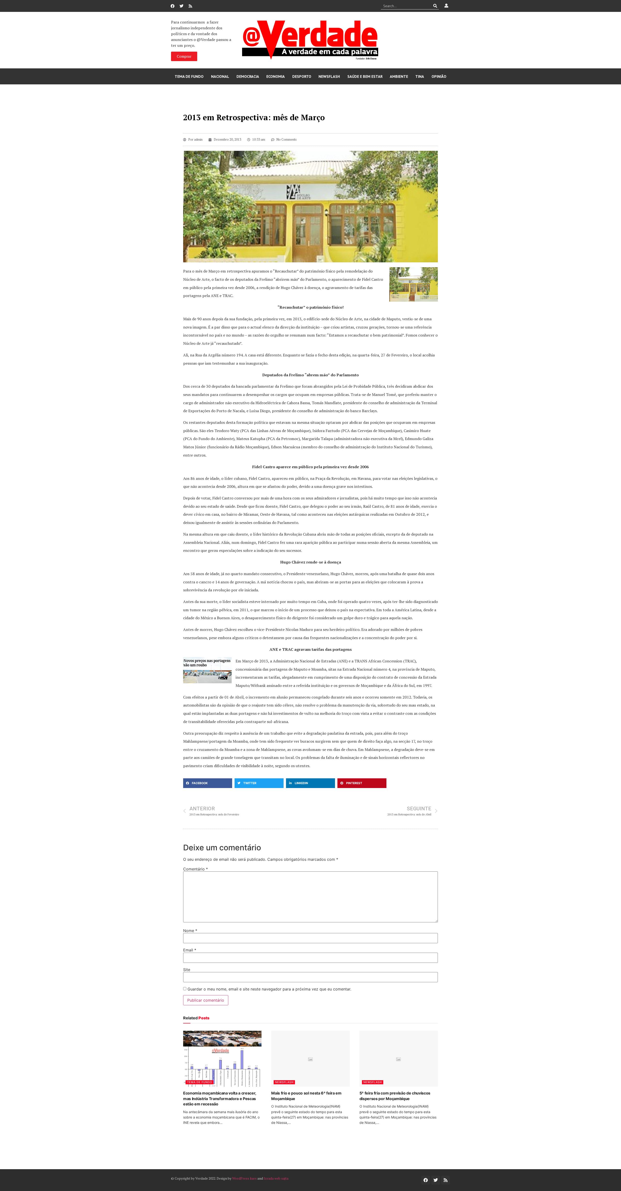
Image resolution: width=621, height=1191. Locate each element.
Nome (190, 931)
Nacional (220, 76)
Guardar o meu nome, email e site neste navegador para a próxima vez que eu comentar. (269, 989)
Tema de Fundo (189, 76)
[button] (207, 783)
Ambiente (399, 76)
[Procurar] (435, 5)
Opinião (439, 76)
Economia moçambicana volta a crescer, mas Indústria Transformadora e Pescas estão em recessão (219, 1098)
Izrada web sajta (276, 1178)
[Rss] (190, 6)
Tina (419, 76)
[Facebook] (172, 6)
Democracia (248, 76)
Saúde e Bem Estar (365, 76)
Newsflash (329, 76)
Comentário (195, 869)
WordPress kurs (244, 1178)
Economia (275, 76)
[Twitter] (181, 6)
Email (189, 950)
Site (186, 970)
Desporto (301, 76)
